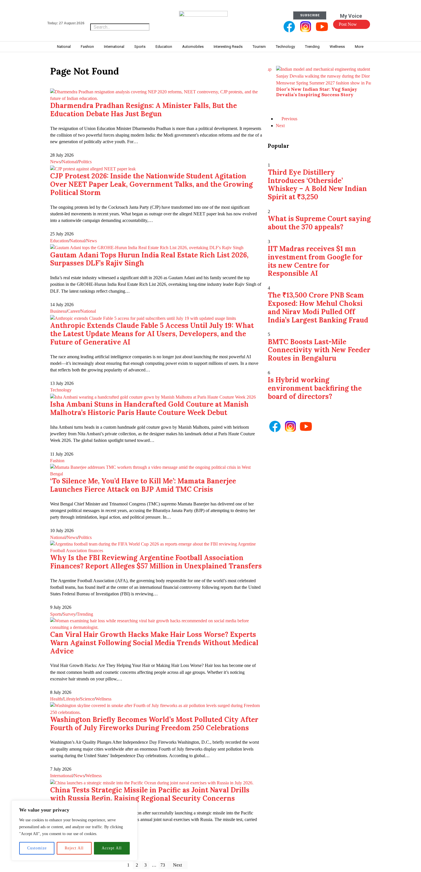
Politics (85, 161)
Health (56, 698)
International (61, 775)
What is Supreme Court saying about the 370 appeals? (319, 222)
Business (58, 311)
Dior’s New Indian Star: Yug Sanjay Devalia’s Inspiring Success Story (316, 91)
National (69, 161)
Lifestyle (71, 698)
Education (59, 240)
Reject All (74, 848)
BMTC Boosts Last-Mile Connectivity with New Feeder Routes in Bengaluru (319, 350)
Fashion (57, 460)
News (55, 161)
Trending (85, 614)
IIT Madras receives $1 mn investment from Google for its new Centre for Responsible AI (315, 261)
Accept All (112, 848)
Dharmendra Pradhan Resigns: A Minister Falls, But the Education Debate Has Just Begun (143, 109)
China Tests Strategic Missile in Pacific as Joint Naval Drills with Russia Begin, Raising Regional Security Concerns (149, 794)
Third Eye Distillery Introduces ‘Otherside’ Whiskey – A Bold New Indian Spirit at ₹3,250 (317, 184)
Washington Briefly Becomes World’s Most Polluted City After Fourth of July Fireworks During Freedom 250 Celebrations (154, 723)
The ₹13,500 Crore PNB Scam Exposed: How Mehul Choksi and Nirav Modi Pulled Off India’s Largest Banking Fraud (318, 307)
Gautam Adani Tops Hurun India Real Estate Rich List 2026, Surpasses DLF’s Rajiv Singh (149, 259)
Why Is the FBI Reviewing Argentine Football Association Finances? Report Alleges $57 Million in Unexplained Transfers (156, 561)
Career (73, 311)
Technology (61, 389)
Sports (56, 614)
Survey (69, 614)
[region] (74, 830)
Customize (37, 848)
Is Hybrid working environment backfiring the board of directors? (315, 388)
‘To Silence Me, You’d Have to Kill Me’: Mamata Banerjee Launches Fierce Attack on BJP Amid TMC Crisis (143, 485)
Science (87, 698)
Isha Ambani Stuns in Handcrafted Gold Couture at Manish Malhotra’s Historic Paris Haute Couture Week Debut (149, 408)
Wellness (103, 698)
